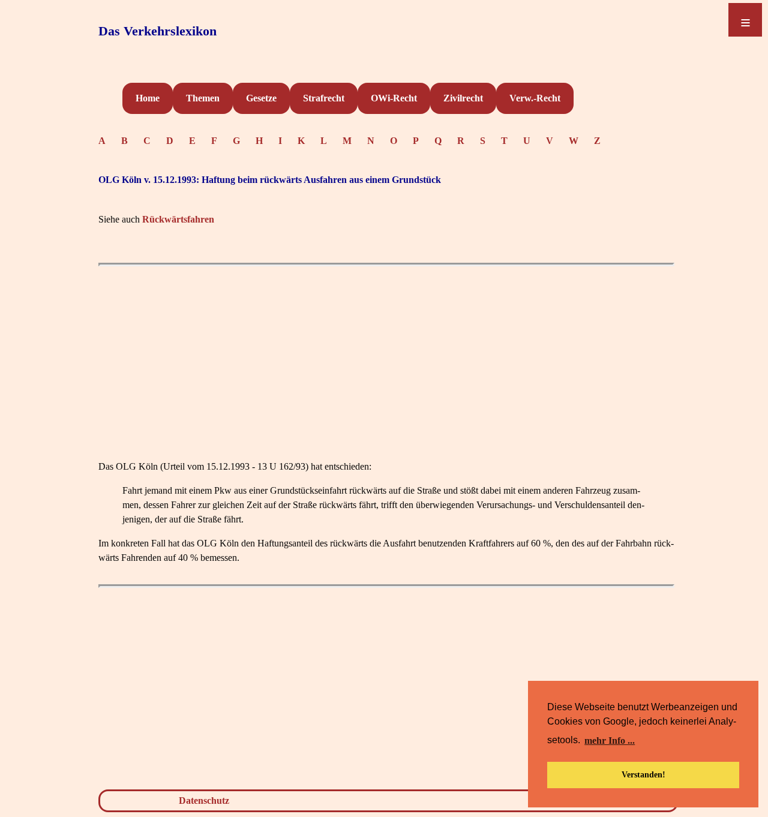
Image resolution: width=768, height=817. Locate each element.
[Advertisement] (386, 356)
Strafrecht (323, 98)
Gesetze (261, 98)
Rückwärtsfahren (178, 219)
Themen (203, 98)
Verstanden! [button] (643, 774)
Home (148, 98)
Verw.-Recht (534, 98)
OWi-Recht (394, 98)
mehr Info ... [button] (609, 740)
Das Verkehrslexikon (157, 30)
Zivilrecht (463, 98)
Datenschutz (204, 800)
